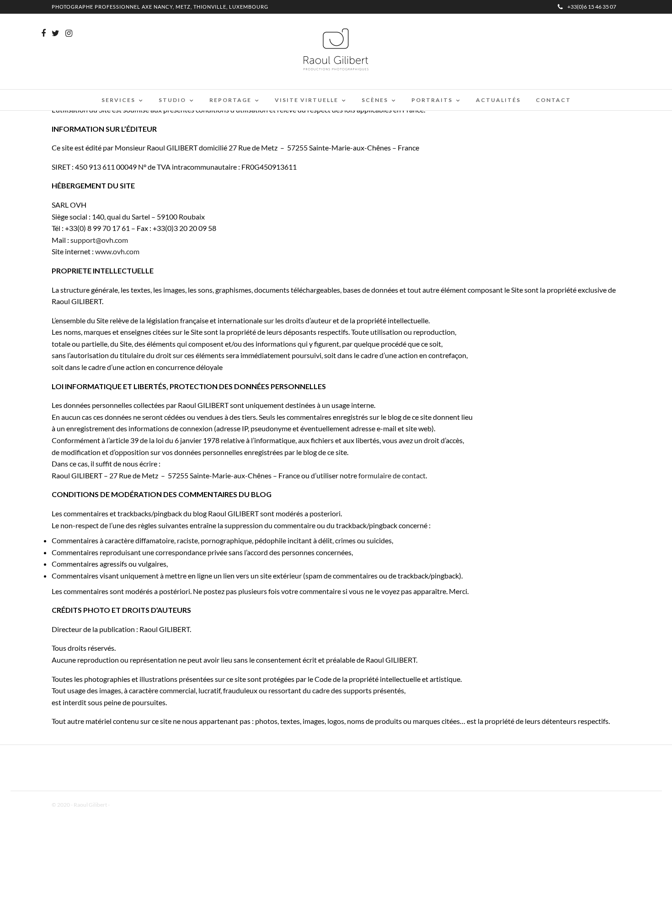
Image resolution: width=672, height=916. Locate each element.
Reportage (230, 99)
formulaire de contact (392, 475)
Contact (553, 99)
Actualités (498, 99)
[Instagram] (68, 33)
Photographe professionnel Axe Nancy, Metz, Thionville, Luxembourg (160, 7)
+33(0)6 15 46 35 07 (591, 6)
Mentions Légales (131, 804)
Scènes (375, 99)
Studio (172, 99)
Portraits (432, 99)
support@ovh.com (99, 240)
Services (118, 99)
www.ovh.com (117, 251)
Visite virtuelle (306, 99)
